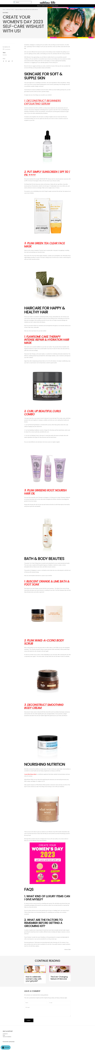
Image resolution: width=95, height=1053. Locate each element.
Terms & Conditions (7, 1036)
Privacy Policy (51, 997)
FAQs (4, 1035)
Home (4, 9)
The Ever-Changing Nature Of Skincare (59, 978)
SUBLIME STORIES (10, 9)
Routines (5, 12)
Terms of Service (60, 997)
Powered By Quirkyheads (8, 1041)
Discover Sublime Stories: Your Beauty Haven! (47, 5)
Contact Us (5, 1033)
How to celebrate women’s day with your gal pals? (34, 979)
